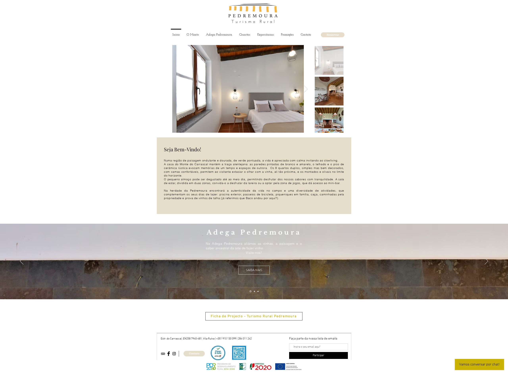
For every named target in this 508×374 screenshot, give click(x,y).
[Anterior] (21, 261)
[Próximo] (486, 261)
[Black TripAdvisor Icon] (163, 353)
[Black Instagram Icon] (174, 353)
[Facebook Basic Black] (168, 353)
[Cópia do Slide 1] (254, 291)
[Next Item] (306, 89)
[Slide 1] (250, 291)
